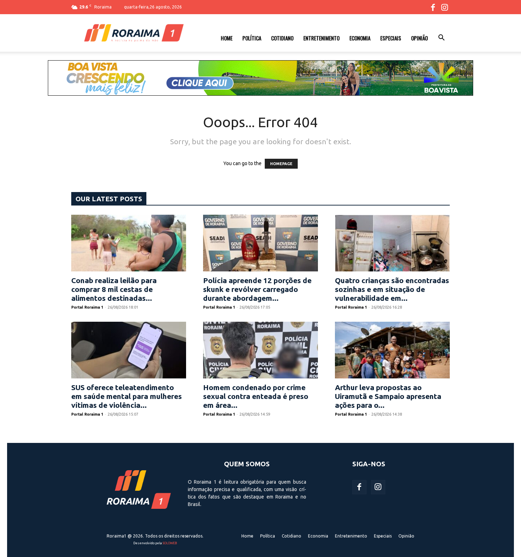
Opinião (419, 38)
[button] (441, 38)
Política (251, 38)
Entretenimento (321, 38)
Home (227, 38)
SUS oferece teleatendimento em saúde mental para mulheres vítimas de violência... (126, 396)
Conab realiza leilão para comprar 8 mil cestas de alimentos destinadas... (114, 289)
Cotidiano (282, 38)
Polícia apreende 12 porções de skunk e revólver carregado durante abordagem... (257, 289)
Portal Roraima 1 (87, 307)
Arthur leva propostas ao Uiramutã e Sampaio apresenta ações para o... (388, 396)
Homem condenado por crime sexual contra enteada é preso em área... (255, 396)
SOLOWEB (170, 543)
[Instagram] (444, 7)
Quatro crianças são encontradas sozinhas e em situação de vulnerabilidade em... (392, 289)
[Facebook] (432, 7)
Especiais (390, 38)
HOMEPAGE (281, 164)
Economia (359, 38)
